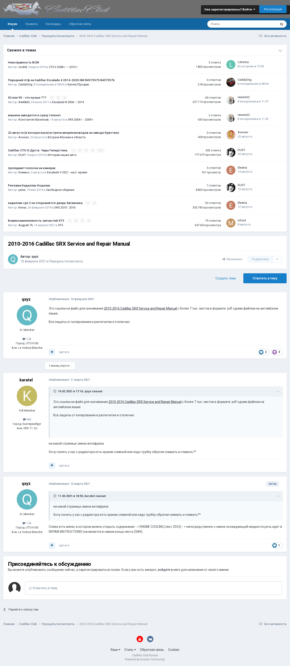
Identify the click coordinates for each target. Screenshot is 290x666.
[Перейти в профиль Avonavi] (230, 134)
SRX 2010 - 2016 (64, 207)
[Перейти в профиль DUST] (230, 152)
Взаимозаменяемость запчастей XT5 (36, 220)
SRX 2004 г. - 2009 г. (81, 119)
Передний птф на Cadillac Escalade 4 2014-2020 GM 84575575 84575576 (61, 80)
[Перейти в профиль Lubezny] (230, 64)
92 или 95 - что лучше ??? (27, 97)
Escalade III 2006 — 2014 (68, 102)
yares (21, 189)
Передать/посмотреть (66, 261)
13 (100, 150)
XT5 (60, 225)
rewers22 (244, 97)
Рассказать (233, 259)
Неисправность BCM (23, 62)
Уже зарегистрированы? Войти (228, 9)
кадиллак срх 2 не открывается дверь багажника (45, 203)
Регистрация (273, 9)
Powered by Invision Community (145, 659)
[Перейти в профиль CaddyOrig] (230, 82)
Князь (22, 207)
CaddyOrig (25, 84)
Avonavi (23, 137)
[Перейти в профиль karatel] (27, 396)
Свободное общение (60, 189)
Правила (31, 24)
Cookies (173, 649)
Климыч (23, 172)
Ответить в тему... (45, 588)
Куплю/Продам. (78, 84)
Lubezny (243, 62)
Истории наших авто (62, 155)
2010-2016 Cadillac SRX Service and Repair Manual (140, 308)
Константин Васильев (33, 119)
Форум (12, 24)
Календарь (53, 24)
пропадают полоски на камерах (32, 168)
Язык (114, 649)
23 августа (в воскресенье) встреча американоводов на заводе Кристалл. (64, 132)
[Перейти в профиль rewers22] (230, 99)
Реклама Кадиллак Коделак (29, 185)
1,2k (28, 339)
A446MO (23, 102)
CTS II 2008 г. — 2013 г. (63, 67)
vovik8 (22, 67)
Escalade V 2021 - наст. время (67, 172)
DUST (22, 155)
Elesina (242, 167)
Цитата (64, 352)
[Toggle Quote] (55, 391)
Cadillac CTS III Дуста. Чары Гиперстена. (38, 150)
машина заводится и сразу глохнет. (35, 115)
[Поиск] (282, 24)
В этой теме (263, 24)
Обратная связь (80, 24)
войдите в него (169, 570)
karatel (26, 380)
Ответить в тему (265, 278)
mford (242, 220)
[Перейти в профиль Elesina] (230, 170)
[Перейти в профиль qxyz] (13, 259)
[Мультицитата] (52, 352)
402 (28, 419)
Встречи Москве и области (66, 137)
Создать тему (225, 278)
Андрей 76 (25, 225)
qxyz (35, 256)
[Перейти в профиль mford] (230, 223)
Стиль (129, 649)
